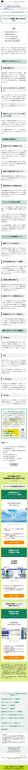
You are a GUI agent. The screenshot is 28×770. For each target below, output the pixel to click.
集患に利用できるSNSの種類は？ (13, 41)
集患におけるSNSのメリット (12, 32)
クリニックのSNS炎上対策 (11, 36)
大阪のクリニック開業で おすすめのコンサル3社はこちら (14, 767)
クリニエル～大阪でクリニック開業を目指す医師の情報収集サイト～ (15, 1)
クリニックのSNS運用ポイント (12, 38)
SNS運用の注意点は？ (10, 34)
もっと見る (13, 464)
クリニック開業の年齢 (10, 460)
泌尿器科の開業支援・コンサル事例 (13, 458)
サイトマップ (24, 755)
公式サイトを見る (14, 542)
